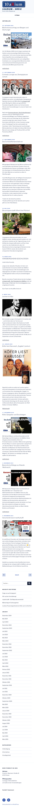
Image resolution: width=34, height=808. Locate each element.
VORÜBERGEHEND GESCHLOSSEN (15, 259)
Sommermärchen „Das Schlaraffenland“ (19, 112)
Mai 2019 (5, 733)
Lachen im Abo (7, 296)
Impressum (11, 790)
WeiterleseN (5, 408)
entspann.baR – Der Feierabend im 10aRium (14, 281)
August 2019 (6, 723)
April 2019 (5, 736)
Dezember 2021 (6, 676)
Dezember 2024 (6, 615)
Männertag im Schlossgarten (10, 602)
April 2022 (5, 663)
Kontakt (4, 790)
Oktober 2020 (6, 698)
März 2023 (5, 641)
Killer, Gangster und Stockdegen (14, 415)
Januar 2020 (5, 710)
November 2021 (6, 679)
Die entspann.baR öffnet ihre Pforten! (16, 210)
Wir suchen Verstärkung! (9, 596)
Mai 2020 (5, 704)
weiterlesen (5, 68)
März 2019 (5, 739)
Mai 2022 (5, 660)
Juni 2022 (5, 656)
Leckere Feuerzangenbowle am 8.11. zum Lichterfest (17, 606)
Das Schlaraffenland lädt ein (12, 142)
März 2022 (5, 666)
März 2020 (5, 707)
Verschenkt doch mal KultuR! (13, 518)
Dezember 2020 (6, 695)
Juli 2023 (4, 631)
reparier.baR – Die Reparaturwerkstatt (12, 599)
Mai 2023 (5, 637)
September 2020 (7, 701)
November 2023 (7, 625)
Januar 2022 (5, 672)
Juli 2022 (4, 653)
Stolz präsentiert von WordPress (10, 804)
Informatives (6, 752)
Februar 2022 (6, 669)
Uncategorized (6, 755)
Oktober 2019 (6, 720)
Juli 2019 (4, 726)
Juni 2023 (5, 634)
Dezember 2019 (6, 714)
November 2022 (6, 647)
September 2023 (7, 628)
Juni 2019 (5, 729)
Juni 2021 (5, 691)
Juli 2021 (4, 688)
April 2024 (5, 622)
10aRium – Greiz (12, 9)
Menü (17, 15)
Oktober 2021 (6, 682)
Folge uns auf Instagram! (9, 593)
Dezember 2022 (6, 644)
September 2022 (7, 650)
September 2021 (7, 685)
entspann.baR (26, 101)
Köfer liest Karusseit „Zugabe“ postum (16, 346)
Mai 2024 (5, 618)
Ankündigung (6, 749)
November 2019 (6, 717)
